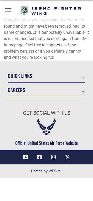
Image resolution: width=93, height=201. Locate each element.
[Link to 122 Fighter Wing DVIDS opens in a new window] (25, 157)
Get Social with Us (46, 113)
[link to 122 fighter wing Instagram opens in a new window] (53, 157)
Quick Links (20, 75)
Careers (16, 90)
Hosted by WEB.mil (46, 171)
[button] (8, 11)
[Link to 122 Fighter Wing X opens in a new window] (67, 157)
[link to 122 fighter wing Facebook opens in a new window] (39, 157)
